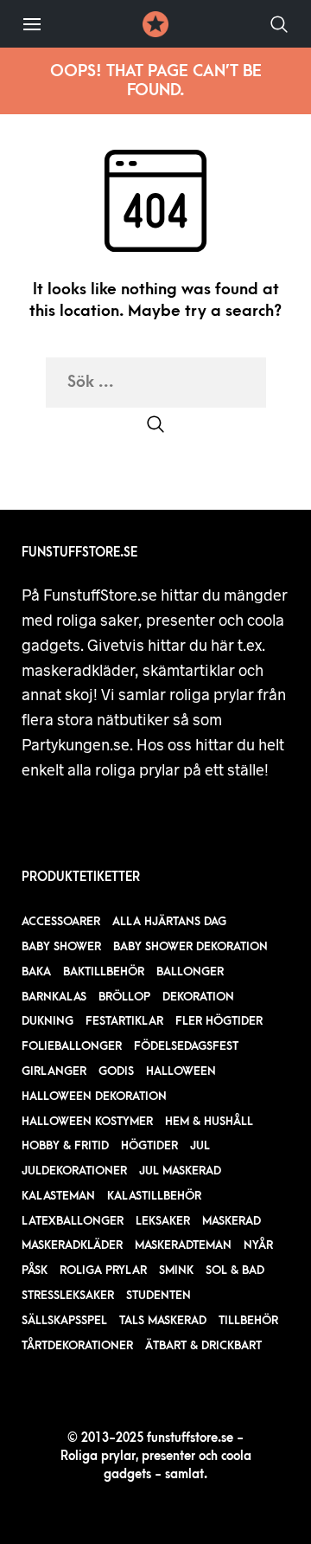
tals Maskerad (162, 1320)
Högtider (149, 1145)
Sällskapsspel (64, 1320)
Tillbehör (248, 1320)
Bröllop (124, 996)
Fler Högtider (219, 1020)
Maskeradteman (183, 1244)
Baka (36, 971)
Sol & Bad (235, 1270)
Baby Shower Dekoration (190, 946)
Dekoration (198, 996)
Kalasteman (58, 1195)
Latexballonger (73, 1220)
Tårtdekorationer (77, 1345)
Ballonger (190, 971)
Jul (200, 1145)
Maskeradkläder (72, 1244)
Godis (116, 1071)
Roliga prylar (103, 1270)
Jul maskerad (180, 1170)
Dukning (47, 1020)
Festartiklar (124, 1020)
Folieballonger (72, 1045)
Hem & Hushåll (209, 1121)
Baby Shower (61, 946)
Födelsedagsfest (186, 1045)
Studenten (158, 1295)
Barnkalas (54, 996)
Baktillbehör (103, 971)
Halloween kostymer (87, 1121)
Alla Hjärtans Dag (169, 921)
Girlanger (54, 1071)
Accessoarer (61, 921)
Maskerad (231, 1220)
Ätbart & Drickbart (203, 1345)
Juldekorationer (74, 1170)
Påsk (35, 1270)
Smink (176, 1270)
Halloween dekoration (94, 1096)
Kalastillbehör (154, 1195)
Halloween (181, 1071)
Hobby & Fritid (65, 1145)
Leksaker (163, 1220)
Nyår (258, 1244)
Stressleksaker (68, 1295)
